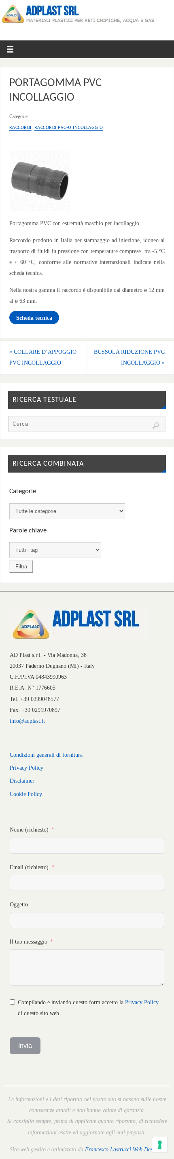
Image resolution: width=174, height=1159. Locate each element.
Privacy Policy (26, 767)
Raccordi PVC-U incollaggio (68, 127)
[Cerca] (156, 426)
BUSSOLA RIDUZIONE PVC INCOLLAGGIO (129, 357)
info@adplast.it (27, 721)
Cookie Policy (26, 794)
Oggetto (19, 904)
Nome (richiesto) (29, 829)
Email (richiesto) (29, 867)
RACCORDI (20, 127)
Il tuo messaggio (28, 941)
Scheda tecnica (34, 318)
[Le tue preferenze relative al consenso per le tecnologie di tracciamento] (160, 1145)
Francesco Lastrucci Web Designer (124, 1149)
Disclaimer (22, 780)
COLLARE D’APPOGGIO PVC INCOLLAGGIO (42, 357)
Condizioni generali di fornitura (46, 755)
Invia (25, 1045)
